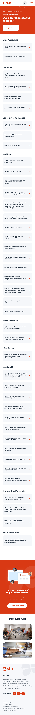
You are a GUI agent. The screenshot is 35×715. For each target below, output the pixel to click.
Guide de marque (7, 702)
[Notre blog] (17, 650)
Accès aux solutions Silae (9, 710)
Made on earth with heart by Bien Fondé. (14, 708)
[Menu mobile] (31, 3)
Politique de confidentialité (10, 706)
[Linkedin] (19, 693)
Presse (4, 700)
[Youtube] (14, 693)
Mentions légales (7, 704)
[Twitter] (23, 693)
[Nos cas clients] (17, 632)
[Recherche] (25, 3)
